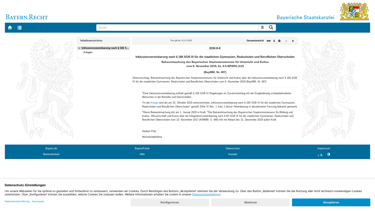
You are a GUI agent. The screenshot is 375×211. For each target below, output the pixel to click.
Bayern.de (51, 148)
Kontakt (233, 154)
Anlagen (88, 52)
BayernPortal (142, 148)
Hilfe (142, 154)
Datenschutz (233, 148)
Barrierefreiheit (51, 154)
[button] (79, 47)
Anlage (154, 102)
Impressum (323, 148)
